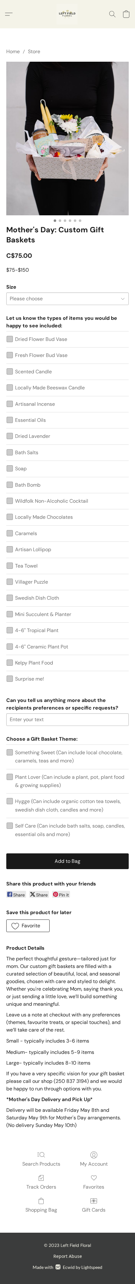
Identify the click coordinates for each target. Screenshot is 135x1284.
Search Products (41, 1164)
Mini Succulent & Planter (43, 614)
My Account (94, 1164)
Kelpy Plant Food (34, 662)
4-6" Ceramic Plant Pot (41, 646)
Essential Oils (30, 420)
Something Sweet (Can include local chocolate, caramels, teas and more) (68, 756)
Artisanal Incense (35, 404)
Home (13, 51)
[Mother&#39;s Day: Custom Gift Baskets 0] (67, 138)
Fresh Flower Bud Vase (41, 355)
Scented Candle (33, 371)
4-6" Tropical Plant (36, 630)
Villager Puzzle (31, 582)
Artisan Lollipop (33, 549)
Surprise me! (29, 679)
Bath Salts (26, 452)
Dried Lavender (32, 436)
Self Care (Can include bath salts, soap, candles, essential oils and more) (70, 830)
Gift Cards (93, 1210)
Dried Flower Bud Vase (41, 339)
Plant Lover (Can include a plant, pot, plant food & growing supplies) (69, 781)
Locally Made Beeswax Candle (50, 387)
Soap (21, 468)
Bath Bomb (27, 485)
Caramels (26, 533)
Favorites (93, 1187)
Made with (67, 1267)
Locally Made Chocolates (44, 517)
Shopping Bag (41, 1210)
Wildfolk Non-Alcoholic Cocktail (51, 501)
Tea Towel (26, 566)
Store (34, 51)
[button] (67, 14)
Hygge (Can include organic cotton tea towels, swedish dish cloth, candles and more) (68, 805)
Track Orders (41, 1187)
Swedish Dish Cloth (37, 598)
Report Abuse (67, 1256)
